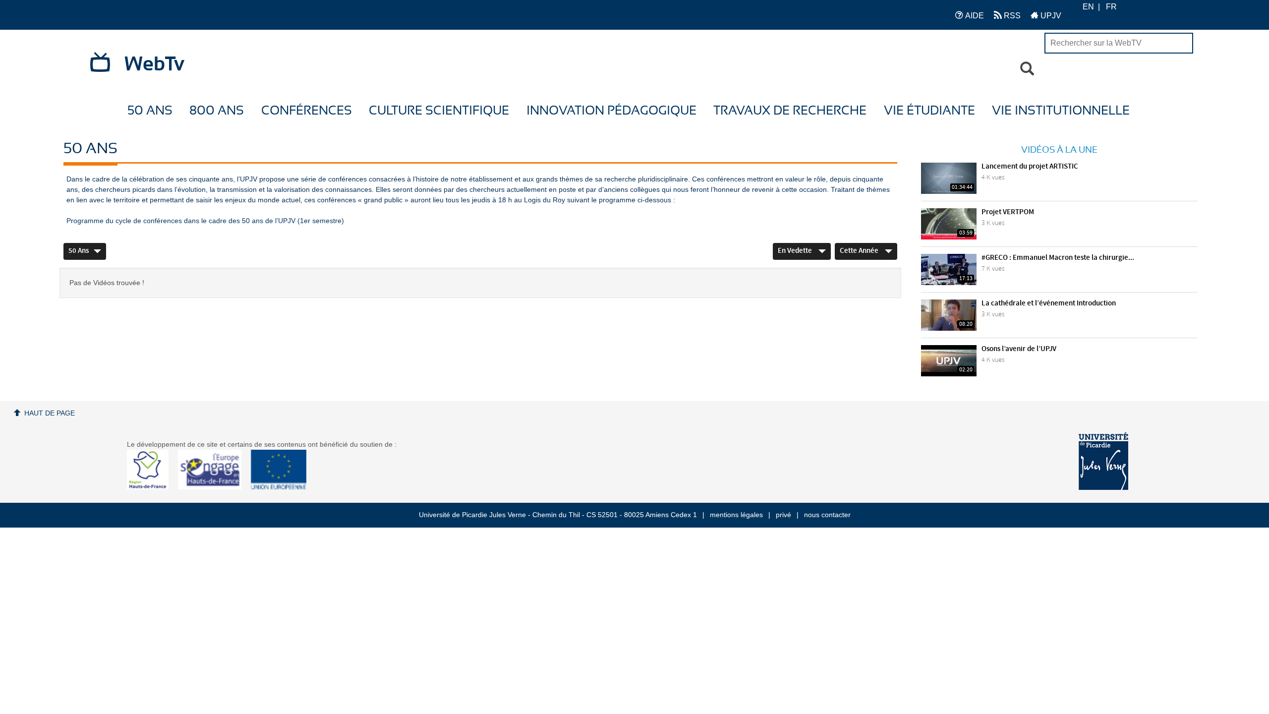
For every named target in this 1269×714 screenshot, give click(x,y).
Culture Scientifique (439, 111)
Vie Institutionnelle (1061, 111)
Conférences (306, 111)
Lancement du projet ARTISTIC (1029, 167)
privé (783, 515)
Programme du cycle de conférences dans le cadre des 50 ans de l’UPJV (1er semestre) (205, 221)
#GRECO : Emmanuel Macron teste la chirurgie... (1057, 258)
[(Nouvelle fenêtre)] (1103, 461)
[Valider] (1027, 69)
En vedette (795, 251)
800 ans (216, 111)
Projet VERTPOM (1007, 212)
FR (1111, 6)
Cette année (860, 251)
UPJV (1049, 15)
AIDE (973, 15)
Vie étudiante (929, 111)
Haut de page (49, 413)
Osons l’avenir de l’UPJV (1018, 349)
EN (1088, 6)
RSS (1011, 15)
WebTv (154, 64)
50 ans (150, 111)
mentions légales (736, 515)
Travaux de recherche (789, 111)
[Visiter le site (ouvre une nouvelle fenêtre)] (151, 487)
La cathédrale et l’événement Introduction (1048, 303)
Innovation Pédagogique (611, 111)
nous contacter (827, 515)
